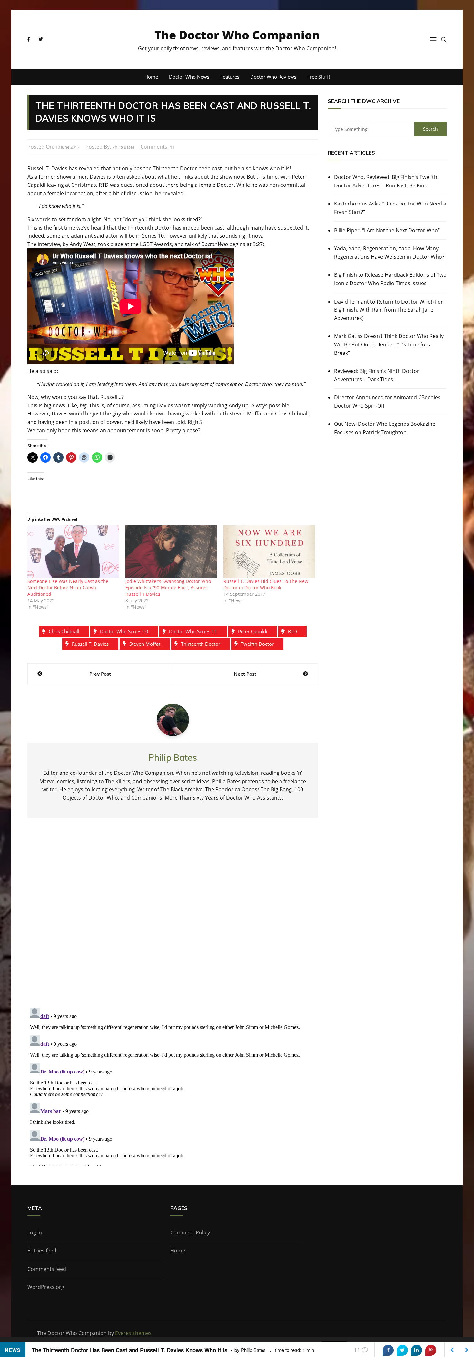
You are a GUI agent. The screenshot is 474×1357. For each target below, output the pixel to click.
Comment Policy (190, 1232)
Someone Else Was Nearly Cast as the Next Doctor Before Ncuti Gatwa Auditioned (67, 587)
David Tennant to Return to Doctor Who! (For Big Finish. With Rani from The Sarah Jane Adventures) (388, 310)
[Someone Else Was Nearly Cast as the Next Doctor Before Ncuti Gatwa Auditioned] (73, 551)
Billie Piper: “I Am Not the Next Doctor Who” (387, 230)
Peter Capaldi (252, 631)
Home (151, 77)
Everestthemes (133, 1333)
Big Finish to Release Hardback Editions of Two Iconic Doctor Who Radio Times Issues (390, 279)
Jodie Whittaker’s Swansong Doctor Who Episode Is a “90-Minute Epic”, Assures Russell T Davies (168, 587)
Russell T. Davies (90, 644)
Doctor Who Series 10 (124, 631)
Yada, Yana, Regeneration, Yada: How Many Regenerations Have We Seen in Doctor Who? (389, 252)
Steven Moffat (144, 644)
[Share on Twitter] (402, 1350)
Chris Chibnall (64, 631)
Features (229, 77)
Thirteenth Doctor (200, 644)
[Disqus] (172, 918)
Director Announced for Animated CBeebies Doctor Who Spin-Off (387, 401)
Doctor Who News (189, 77)
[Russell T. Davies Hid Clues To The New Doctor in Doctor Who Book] (269, 551)
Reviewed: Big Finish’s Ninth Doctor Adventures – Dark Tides (376, 375)
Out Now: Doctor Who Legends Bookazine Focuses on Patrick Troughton (384, 428)
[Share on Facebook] (388, 1350)
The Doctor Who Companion (237, 35)
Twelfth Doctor (257, 644)
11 (172, 147)
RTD (292, 631)
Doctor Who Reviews (273, 77)
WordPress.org (45, 1287)
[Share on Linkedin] (416, 1350)
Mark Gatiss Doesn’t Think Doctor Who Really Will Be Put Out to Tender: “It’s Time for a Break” (389, 344)
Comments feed (46, 1268)
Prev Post (100, 674)
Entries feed (41, 1250)
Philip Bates (123, 147)
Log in (34, 1232)
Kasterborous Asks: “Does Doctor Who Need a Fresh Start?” (390, 207)
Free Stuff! (318, 77)
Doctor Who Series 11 (193, 631)
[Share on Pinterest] (430, 1350)
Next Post (245, 674)
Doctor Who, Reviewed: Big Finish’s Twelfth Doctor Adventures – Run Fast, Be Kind (385, 181)
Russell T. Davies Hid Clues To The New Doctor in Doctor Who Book (265, 584)
